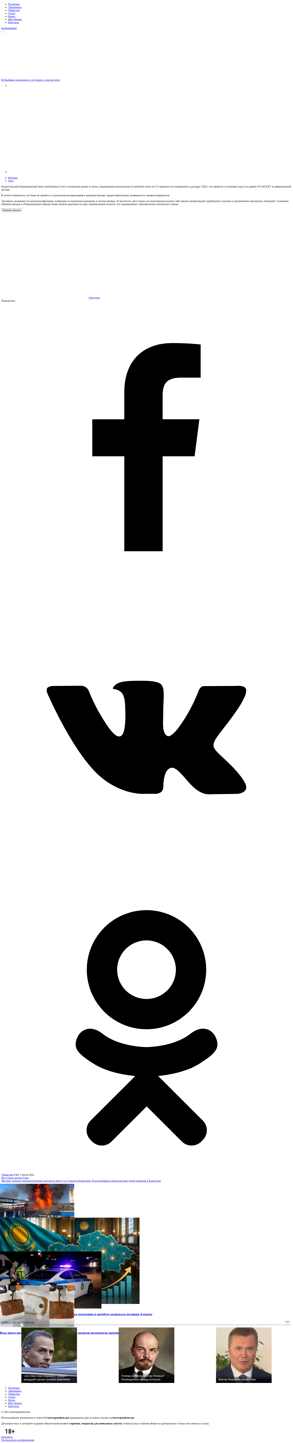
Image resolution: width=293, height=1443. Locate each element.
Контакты (7, 1437)
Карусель (13, 22)
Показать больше (12, 210)
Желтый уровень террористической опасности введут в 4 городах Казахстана (46, 1180)
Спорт (11, 13)
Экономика (14, 7)
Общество (14, 10)
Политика (14, 4)
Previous (12, 177)
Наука (11, 16)
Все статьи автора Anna (15, 1177)
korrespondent (9, 28)
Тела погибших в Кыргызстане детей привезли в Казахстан (126, 1180)
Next (10, 180)
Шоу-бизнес (15, 19)
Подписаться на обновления (17, 1440)
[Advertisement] (147, 55)
